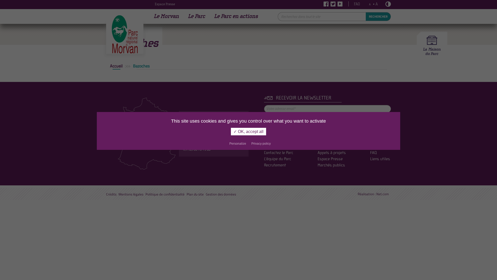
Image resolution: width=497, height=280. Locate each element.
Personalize (237, 143)
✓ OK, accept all (248, 131)
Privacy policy (261, 143)
